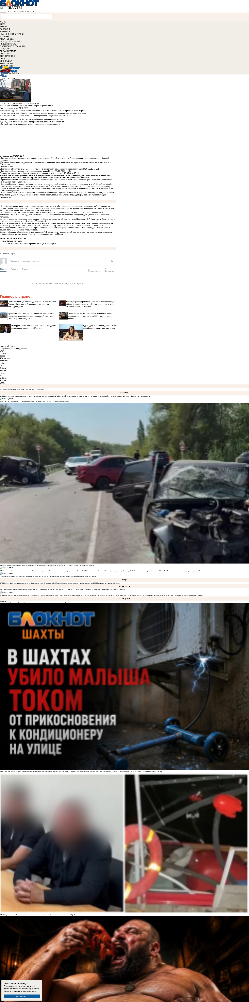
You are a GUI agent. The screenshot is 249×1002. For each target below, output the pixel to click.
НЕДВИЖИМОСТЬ (8, 44)
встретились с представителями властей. (56, 223)
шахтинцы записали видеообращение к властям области (43, 219)
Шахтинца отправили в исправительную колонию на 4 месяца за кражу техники (89, 771)
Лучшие (14, 269)
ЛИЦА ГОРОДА (7, 39)
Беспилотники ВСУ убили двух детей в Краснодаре (22, 576)
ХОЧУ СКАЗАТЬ (7, 63)
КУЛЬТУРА (5, 36)
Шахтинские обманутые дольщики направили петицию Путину (27, 171)
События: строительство (17, 244)
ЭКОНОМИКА (6, 61)
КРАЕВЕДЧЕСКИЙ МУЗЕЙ (11, 34)
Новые (3, 269)
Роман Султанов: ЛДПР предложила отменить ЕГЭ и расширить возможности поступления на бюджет (106, 595)
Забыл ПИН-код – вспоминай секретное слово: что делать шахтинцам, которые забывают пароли (42, 110)
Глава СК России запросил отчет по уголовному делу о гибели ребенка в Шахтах (96, 589)
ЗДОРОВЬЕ (5, 29)
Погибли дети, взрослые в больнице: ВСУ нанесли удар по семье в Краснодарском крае (35, 595)
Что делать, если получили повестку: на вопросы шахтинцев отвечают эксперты (35, 115)
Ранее (25, 269)
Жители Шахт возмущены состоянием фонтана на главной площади (28, 583)
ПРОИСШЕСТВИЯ (8, 51)
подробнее (22, 348)
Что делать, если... (8, 78)
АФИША (3, 27)
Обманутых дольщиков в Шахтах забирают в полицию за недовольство (31, 173)
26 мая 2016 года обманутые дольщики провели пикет (37, 215)
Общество (4, 156)
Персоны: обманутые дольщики (42, 244)
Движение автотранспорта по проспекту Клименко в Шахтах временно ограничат (174, 595)
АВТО (2, 24)
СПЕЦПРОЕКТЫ (7, 56)
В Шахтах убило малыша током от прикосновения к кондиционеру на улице (30, 771)
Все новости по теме (9, 108)
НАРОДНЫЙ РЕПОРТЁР (11, 41)
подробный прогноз (8, 348)
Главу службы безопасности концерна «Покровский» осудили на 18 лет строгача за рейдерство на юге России (43, 571)
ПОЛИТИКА (5, 54)
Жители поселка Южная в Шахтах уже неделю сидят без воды (108, 571)
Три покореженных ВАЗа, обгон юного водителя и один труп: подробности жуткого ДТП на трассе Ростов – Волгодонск (46, 565)
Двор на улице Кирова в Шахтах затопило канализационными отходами (29, 396)
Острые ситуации (14, 241)
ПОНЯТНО (21, 996)
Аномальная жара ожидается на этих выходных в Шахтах (142, 771)
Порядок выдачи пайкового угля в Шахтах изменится (74, 583)
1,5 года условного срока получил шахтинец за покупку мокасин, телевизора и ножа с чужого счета (38, 602)
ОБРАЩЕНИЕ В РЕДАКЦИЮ (13, 46)
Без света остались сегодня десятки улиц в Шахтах (186, 571)
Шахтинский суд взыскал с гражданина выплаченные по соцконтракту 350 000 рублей (34, 589)
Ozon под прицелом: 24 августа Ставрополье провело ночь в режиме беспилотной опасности (36, 401)
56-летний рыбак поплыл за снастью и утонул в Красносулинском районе (84, 396)
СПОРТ (3, 58)
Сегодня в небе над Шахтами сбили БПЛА (148, 571)
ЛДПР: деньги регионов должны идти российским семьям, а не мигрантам (70, 576)
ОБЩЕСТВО (5, 49)
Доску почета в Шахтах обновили (108, 583)
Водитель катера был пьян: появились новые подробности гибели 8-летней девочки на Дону (36, 915)
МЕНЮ (3, 22)
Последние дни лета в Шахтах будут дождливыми (132, 396)
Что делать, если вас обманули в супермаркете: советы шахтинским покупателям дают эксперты (43, 113)
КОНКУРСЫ (5, 32)
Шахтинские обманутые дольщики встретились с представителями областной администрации (41, 169)
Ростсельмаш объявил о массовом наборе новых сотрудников (22, 389)
